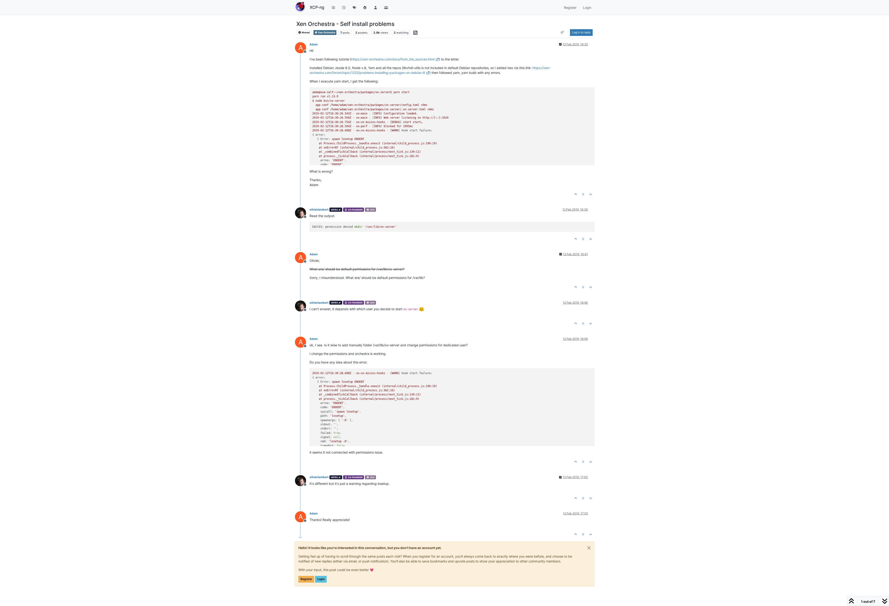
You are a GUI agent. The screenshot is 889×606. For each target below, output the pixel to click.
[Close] (589, 548)
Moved (305, 32)
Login (321, 579)
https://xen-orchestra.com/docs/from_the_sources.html (393, 59)
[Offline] (302, 213)
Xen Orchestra (326, 32)
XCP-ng (317, 7)
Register (306, 579)
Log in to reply (581, 32)
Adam (314, 44)
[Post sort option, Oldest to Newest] (562, 32)
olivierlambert (319, 209)
